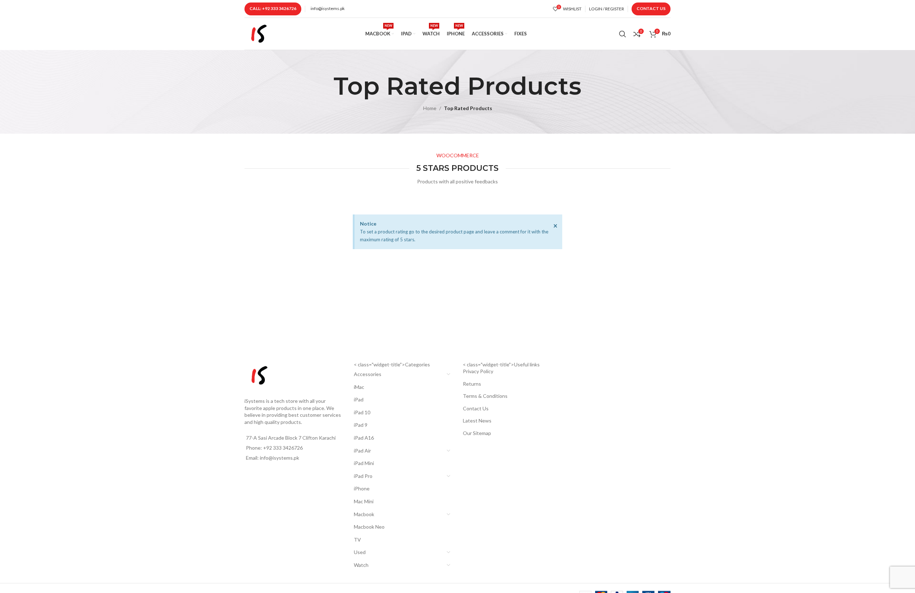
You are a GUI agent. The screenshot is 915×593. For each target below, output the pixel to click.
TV (357, 540)
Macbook (364, 514)
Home (429, 108)
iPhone (362, 488)
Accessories (367, 374)
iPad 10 (362, 412)
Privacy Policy (478, 371)
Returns (472, 384)
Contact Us (651, 8)
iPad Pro (363, 476)
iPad (358, 399)
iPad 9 (360, 425)
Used (360, 552)
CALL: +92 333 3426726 (272, 8)
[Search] (622, 34)
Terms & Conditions (485, 396)
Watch (361, 565)
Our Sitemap (477, 433)
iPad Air (362, 451)
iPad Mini (364, 463)
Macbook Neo (369, 527)
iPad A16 (364, 438)
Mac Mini (364, 501)
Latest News (477, 420)
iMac (359, 387)
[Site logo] (258, 33)
